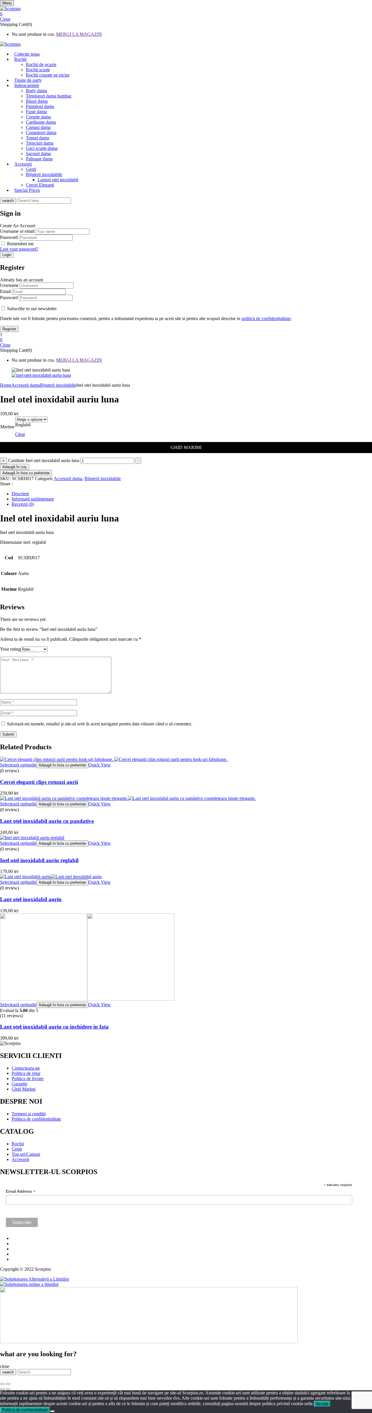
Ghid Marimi (186, 447)
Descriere (20, 493)
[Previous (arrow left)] (2, 1389)
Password (9, 237)
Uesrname (9, 285)
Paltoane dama (39, 158)
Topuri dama (37, 137)
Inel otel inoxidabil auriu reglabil (39, 860)
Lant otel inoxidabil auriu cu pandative (47, 821)
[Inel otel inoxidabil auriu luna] (41, 375)
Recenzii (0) (23, 504)
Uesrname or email (17, 231)
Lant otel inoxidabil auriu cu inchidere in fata (54, 1027)
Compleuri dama (41, 132)
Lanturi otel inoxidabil (57, 179)
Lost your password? (19, 248)
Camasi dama (38, 127)
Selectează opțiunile (18, 764)
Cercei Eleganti (40, 184)
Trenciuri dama (39, 143)
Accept (322, 1404)
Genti (31, 169)
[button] (186, 14)
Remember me (20, 243)
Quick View (99, 764)
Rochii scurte (38, 69)
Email (5, 291)
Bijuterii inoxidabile (44, 174)
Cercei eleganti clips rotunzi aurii (39, 782)
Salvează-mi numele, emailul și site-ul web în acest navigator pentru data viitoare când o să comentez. (99, 723)
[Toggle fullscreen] (8, 1384)
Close (5, 19)
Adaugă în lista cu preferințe (26, 473)
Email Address (20, 1191)
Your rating (10, 649)
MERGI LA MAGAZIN (79, 34)
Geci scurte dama (42, 148)
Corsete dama (38, 116)
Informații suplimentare (33, 498)
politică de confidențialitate (266, 318)
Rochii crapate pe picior (47, 74)
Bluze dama (37, 101)
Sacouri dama (38, 153)
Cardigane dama (41, 122)
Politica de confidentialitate (25, 1410)
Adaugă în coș (14, 467)
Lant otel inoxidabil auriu (31, 899)
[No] (52, 1411)
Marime (7, 426)
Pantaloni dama (40, 106)
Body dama (36, 90)
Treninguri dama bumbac (49, 95)
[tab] (192, 493)
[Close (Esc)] (2, 1384)
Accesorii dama (25, 385)
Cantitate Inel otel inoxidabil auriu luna (43, 460)
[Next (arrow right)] (8, 1389)
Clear (20, 434)
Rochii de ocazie (41, 64)
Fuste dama (36, 111)
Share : (6, 483)
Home (5, 385)
